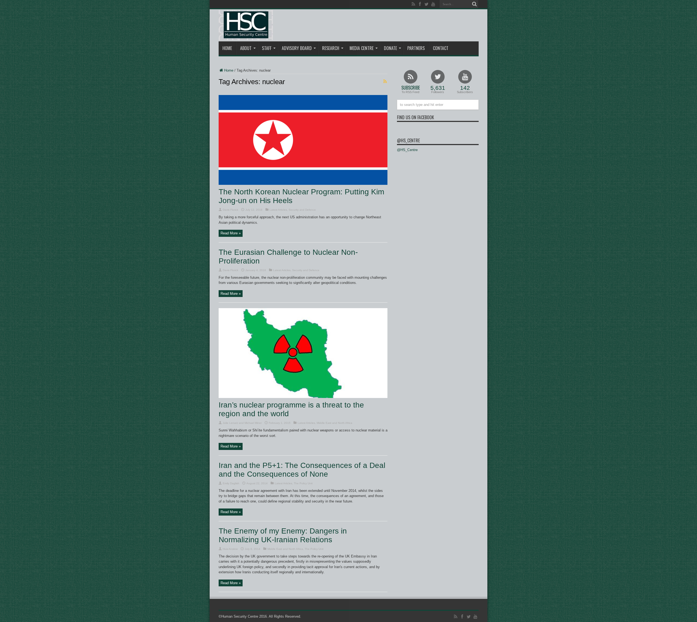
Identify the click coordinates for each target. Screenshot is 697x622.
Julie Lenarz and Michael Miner (242, 422)
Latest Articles (278, 209)
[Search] (474, 4)
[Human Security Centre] (246, 25)
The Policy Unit (303, 483)
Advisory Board (297, 48)
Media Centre (362, 48)
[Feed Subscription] (385, 81)
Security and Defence (302, 209)
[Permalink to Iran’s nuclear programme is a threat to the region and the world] (303, 397)
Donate (390, 48)
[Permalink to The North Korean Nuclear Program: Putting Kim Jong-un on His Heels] (303, 184)
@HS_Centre (408, 140)
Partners (416, 48)
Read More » (231, 233)
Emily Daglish (231, 483)
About (246, 48)
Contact (440, 48)
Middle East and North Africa (334, 422)
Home (227, 48)
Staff (266, 48)
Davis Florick (230, 209)
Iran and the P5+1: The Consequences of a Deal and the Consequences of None (302, 469)
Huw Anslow (230, 548)
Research (330, 48)
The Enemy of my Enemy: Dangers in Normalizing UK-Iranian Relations (283, 535)
